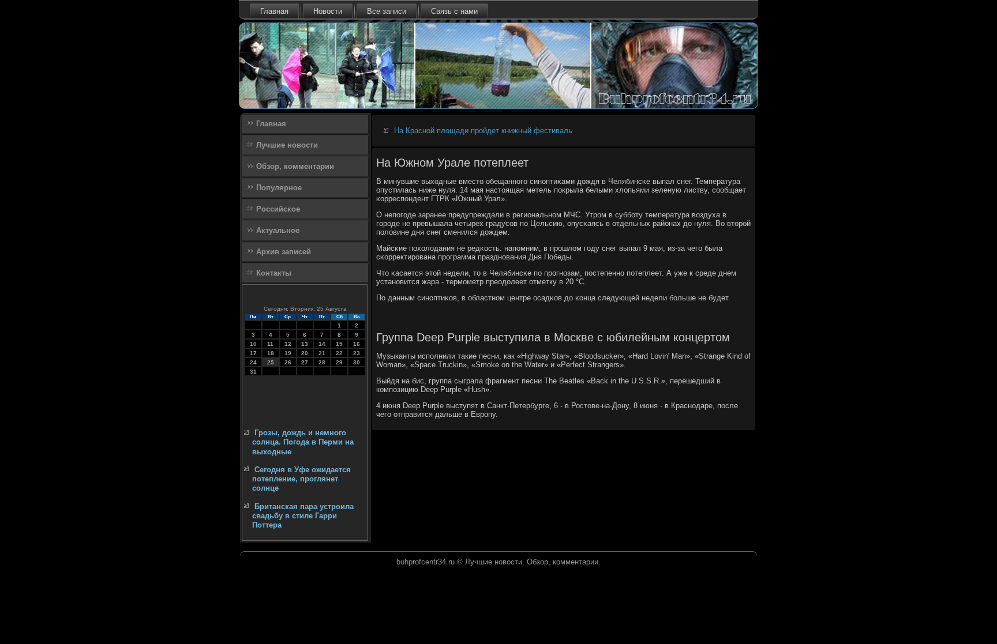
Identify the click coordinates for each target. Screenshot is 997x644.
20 (304, 353)
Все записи (386, 11)
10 (253, 344)
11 (270, 344)
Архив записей (283, 251)
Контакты (273, 273)
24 (253, 362)
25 (270, 362)
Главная (274, 11)
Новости (327, 11)
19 (287, 353)
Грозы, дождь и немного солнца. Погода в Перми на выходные (303, 442)
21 (321, 353)
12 (287, 344)
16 (356, 344)
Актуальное (277, 230)
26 (287, 362)
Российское (278, 209)
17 (253, 353)
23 (356, 353)
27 (304, 362)
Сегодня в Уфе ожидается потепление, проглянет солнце (301, 479)
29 (339, 362)
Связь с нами (454, 11)
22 (339, 353)
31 (253, 371)
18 (270, 353)
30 (356, 362)
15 (339, 344)
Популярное (279, 187)
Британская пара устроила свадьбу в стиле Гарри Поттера (303, 516)
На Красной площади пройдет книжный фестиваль (483, 130)
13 (304, 344)
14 (321, 344)
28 (321, 362)
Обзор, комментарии (295, 166)
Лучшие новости (287, 145)
